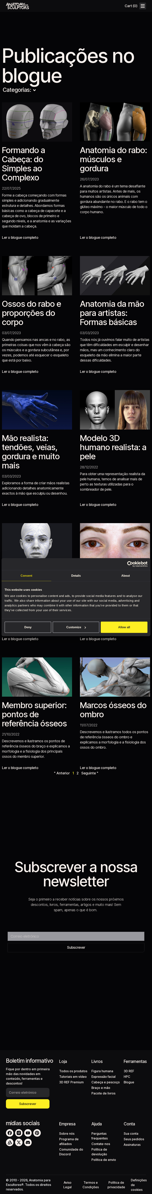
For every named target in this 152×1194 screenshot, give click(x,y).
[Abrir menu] (142, 6)
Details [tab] (76, 575)
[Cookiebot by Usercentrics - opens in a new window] (130, 564)
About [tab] (125, 575)
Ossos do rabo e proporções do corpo (31, 313)
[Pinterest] (37, 1133)
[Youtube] (28, 1133)
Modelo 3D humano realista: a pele (113, 447)
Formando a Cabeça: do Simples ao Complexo (23, 163)
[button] (34, 90)
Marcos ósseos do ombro (113, 709)
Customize (73, 627)
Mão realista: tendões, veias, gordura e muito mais (31, 451)
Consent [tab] (26, 575)
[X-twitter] (19, 1142)
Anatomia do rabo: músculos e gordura (113, 159)
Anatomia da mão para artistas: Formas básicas (112, 313)
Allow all (124, 627)
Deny (27, 627)
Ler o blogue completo (20, 237)
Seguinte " (89, 773)
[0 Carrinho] (131, 6)
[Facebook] (9, 1133)
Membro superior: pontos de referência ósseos (34, 714)
